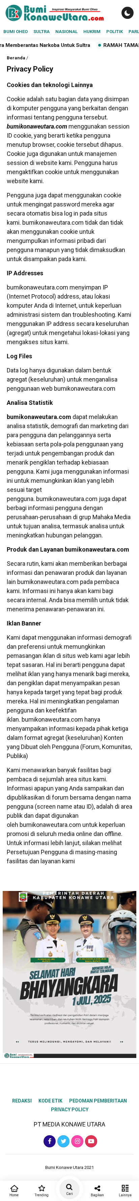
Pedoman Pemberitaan (98, 1101)
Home (14, 1195)
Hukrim (92, 31)
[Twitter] (63, 1141)
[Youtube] (90, 1141)
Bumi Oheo (15, 31)
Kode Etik (50, 1101)
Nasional (66, 31)
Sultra (41, 31)
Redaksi (22, 1101)
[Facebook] (49, 1141)
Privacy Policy (69, 1109)
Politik (114, 31)
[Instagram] (76, 1141)
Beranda (16, 57)
